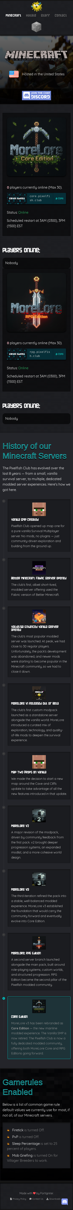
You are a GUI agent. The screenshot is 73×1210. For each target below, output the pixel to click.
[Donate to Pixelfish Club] (36, 27)
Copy (60, 198)
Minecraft (14, 15)
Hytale (31, 15)
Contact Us (37, 1198)
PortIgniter (46, 1193)
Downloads (54, 1198)
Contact (61, 15)
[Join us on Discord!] (65, 1201)
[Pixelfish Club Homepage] (36, 6)
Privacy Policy (19, 1198)
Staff (45, 15)
